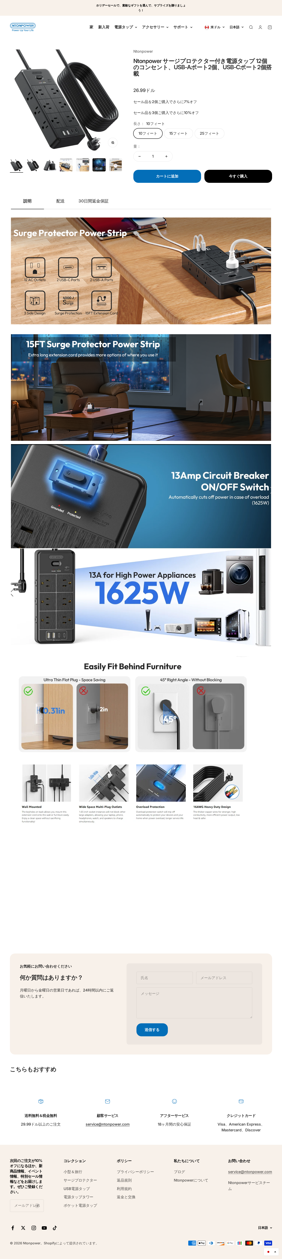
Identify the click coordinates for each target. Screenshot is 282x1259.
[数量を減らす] (140, 156)
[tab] (27, 201)
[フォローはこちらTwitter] (23, 1228)
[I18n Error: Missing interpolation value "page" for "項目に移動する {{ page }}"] (33, 166)
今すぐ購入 (238, 176)
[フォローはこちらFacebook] (12, 1228)
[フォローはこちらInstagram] (34, 1228)
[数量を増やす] (166, 156)
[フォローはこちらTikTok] (55, 1228)
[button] (271, 1251)
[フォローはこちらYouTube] (44, 1228)
